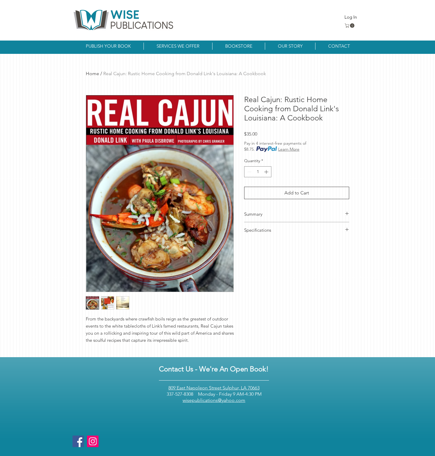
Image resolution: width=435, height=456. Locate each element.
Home (92, 73)
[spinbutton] (257, 172)
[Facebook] (78, 441)
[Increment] (266, 172)
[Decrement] (248, 172)
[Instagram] (93, 441)
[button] (350, 25)
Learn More (288, 149)
